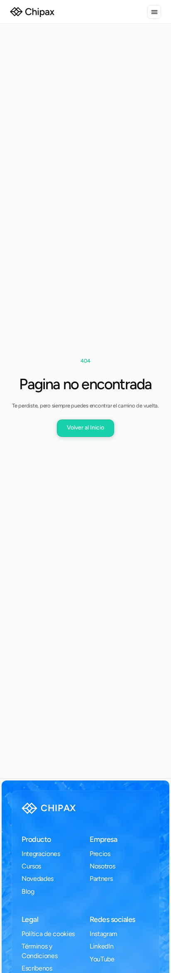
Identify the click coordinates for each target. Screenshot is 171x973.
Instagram (103, 934)
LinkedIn (101, 946)
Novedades (38, 879)
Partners (101, 879)
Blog (28, 891)
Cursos (31, 866)
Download (42, 951)
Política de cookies (48, 934)
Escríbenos (37, 968)
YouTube (102, 959)
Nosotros (102, 866)
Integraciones (41, 854)
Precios (100, 854)
